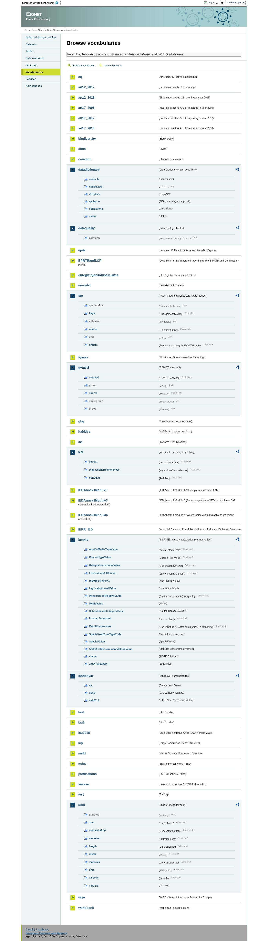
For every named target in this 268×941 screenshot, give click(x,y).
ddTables (94, 194)
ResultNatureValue (100, 626)
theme (93, 656)
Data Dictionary (55, 30)
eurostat (84, 285)
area (91, 822)
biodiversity (87, 138)
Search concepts (113, 65)
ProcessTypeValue (100, 618)
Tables (30, 51)
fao (80, 295)
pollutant (94, 477)
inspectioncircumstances (104, 469)
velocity (93, 877)
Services (31, 78)
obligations (96, 208)
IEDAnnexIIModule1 (93, 490)
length (93, 846)
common (84, 159)
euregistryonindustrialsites (98, 275)
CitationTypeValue (100, 557)
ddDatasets (95, 186)
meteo (93, 854)
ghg (81, 421)
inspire (83, 539)
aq (80, 76)
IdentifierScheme (99, 580)
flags (92, 313)
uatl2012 (94, 700)
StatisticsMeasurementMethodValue (110, 649)
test (81, 794)
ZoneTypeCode (98, 663)
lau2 (81, 722)
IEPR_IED (85, 529)
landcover (85, 676)
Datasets (31, 44)
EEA (41, 3)
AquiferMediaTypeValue (103, 549)
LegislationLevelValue (102, 588)
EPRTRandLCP (89, 260)
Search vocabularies (83, 65)
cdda (82, 149)
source (93, 393)
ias (80, 442)
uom (81, 805)
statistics (94, 862)
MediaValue (96, 603)
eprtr (81, 250)
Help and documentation (41, 37)
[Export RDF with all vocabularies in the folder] (237, 170)
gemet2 (83, 367)
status (92, 216)
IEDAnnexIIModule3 (93, 500)
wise (81, 897)
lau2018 (84, 732)
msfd (82, 753)
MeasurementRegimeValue (105, 595)
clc (91, 685)
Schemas (31, 65)
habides (84, 431)
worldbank (86, 907)
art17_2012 (86, 118)
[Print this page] (218, 3)
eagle (92, 692)
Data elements (35, 58)
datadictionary (89, 169)
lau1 (81, 712)
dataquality (86, 228)
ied (80, 452)
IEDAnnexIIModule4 (93, 515)
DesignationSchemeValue (104, 565)
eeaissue (94, 201)
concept (94, 377)
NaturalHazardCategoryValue (106, 611)
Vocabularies (34, 72)
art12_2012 (86, 87)
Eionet (41, 30)
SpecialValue (97, 641)
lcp (80, 743)
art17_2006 (86, 107)
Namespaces (34, 85)
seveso (83, 784)
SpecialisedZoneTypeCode (105, 634)
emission (94, 838)
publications (87, 774)
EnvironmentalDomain (102, 573)
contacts (94, 179)
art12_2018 (86, 97)
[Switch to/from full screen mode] (223, 3)
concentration (97, 830)
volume (93, 885)
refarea (93, 329)
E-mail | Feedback (37, 929)
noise (82, 763)
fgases (83, 357)
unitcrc (93, 344)
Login (211, 2)
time (91, 869)
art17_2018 (86, 128)
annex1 (93, 461)
